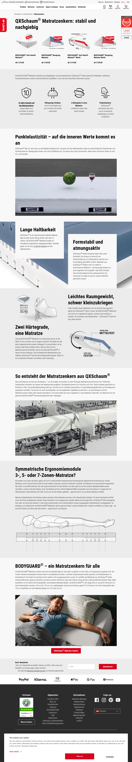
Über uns (101, 2)
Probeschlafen (79, 712)
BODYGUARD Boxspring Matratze (51, 56)
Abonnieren (108, 666)
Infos (122, 2)
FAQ (128, 2)
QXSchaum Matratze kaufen (66, 650)
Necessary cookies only (29, 746)
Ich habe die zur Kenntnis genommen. (41, 671)
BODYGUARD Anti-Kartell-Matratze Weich (78, 56)
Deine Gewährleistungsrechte (52, 723)
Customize (110, 757)
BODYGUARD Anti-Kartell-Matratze (25, 56)
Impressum (53, 712)
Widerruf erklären (26, 722)
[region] (66, 49)
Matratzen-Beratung (79, 699)
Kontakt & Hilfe (52, 699)
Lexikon (79, 721)
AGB (52, 715)
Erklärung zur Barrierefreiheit (53, 721)
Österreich (103, 711)
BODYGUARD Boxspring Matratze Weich (103, 56)
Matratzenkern (79, 702)
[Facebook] (96, 700)
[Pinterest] (111, 700)
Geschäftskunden (53, 710)
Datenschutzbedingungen (36, 671)
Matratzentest (109, 2)
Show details (14, 752)
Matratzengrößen (79, 715)
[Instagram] (104, 700)
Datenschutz (52, 718)
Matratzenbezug (79, 704)
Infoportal (79, 718)
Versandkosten (52, 704)
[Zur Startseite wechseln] (4, 25)
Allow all (80, 756)
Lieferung (53, 707)
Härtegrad (117, 2)
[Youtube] (118, 700)
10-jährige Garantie (40, 246)
